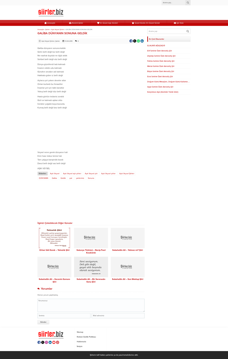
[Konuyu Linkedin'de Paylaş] (142, 41)
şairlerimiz (80, 178)
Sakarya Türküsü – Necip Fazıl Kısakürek (91, 251)
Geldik (63, 178)
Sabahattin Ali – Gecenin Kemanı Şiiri (54, 280)
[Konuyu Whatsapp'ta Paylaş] (138, 41)
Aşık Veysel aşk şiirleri (72, 173)
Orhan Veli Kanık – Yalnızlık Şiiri (54, 250)
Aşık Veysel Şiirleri (57, 29)
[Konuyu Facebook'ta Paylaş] (131, 41)
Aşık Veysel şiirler (108, 173)
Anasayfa (40, 29)
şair (70, 178)
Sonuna (91, 178)
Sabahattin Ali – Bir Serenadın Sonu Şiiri (91, 280)
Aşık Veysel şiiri (91, 173)
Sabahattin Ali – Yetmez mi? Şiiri (127, 250)
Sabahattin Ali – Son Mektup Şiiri (127, 279)
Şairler (47, 29)
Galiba (54, 178)
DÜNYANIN (43, 178)
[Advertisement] (91, 129)
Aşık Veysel (54, 173)
